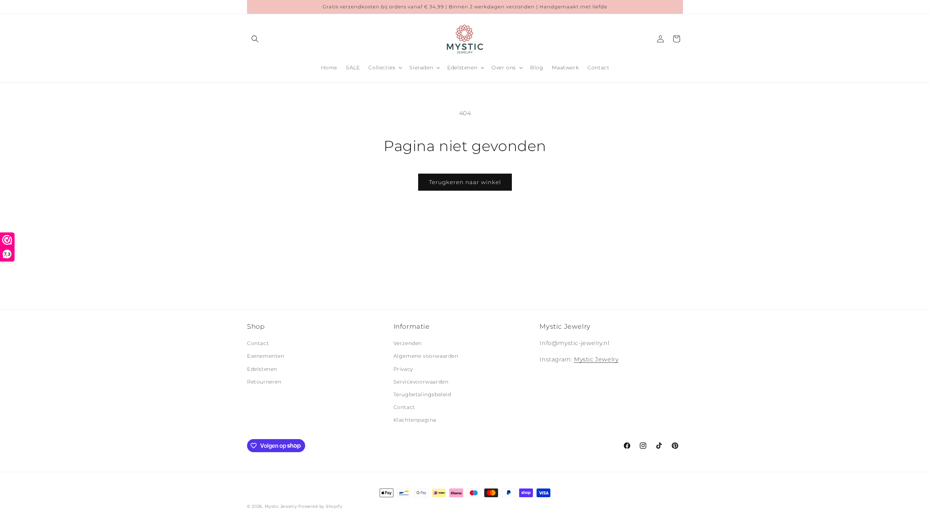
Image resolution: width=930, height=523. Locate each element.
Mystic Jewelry (596, 359)
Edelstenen (262, 369)
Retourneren (264, 381)
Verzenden (407, 343)
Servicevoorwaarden (421, 381)
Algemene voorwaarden (425, 356)
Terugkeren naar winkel (465, 182)
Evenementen (265, 356)
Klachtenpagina (414, 420)
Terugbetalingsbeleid (422, 394)
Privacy (403, 369)
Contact (258, 343)
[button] (255, 39)
